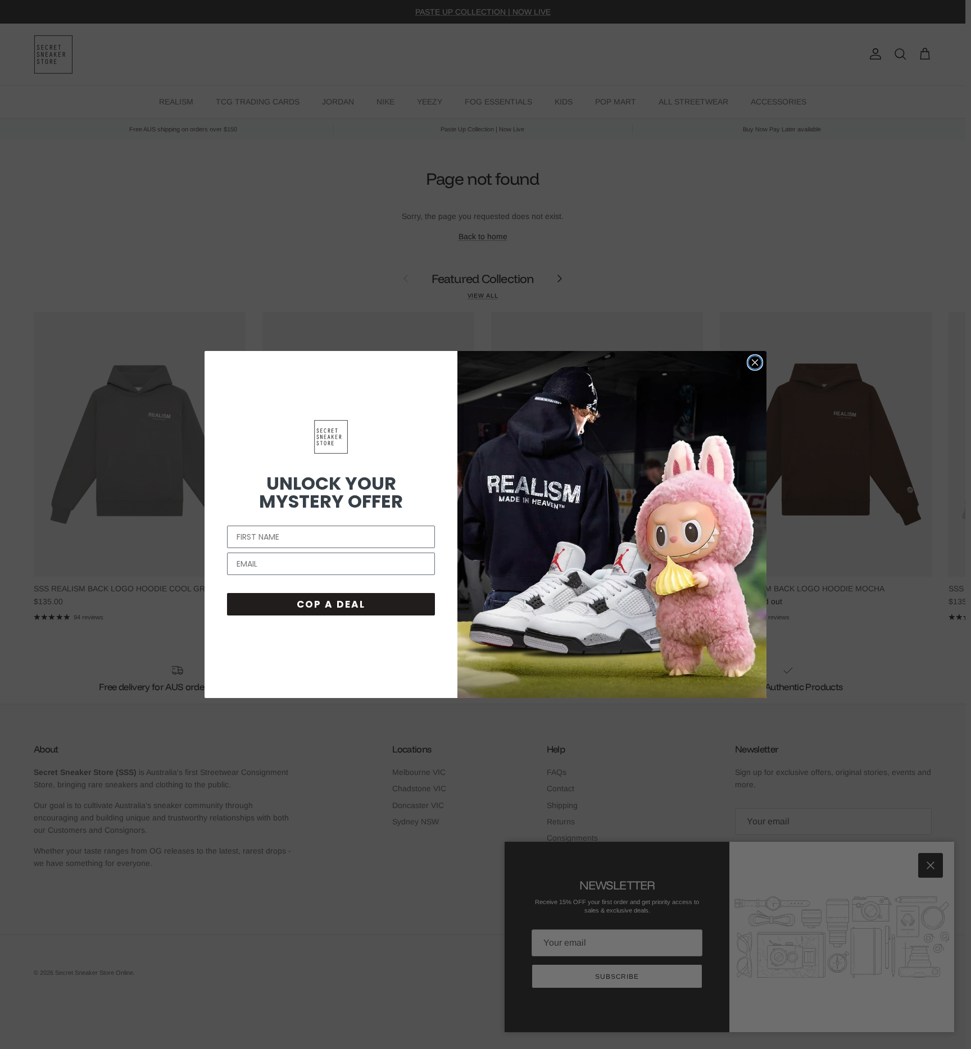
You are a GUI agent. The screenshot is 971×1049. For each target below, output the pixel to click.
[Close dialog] (755, 362)
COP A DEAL (331, 604)
